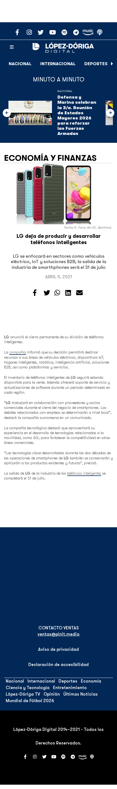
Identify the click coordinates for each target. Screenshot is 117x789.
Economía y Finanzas (50, 158)
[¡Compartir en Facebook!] (35, 293)
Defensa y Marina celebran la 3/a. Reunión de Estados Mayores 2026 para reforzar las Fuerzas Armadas (76, 115)
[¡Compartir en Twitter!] (47, 293)
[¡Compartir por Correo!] (79, 293)
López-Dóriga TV (23, 694)
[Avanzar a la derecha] (112, 64)
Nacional (20, 63)
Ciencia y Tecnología (28, 687)
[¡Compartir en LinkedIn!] (68, 293)
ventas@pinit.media (58, 634)
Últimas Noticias (80, 694)
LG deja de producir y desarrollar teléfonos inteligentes (59, 239)
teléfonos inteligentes (84, 473)
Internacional (58, 63)
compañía (17, 352)
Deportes (95, 63)
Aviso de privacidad (58, 649)
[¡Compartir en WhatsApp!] (57, 293)
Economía (91, 681)
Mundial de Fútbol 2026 (30, 700)
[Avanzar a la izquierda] (7, 113)
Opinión (52, 694)
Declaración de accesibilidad (58, 664)
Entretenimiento (70, 687)
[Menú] (12, 47)
